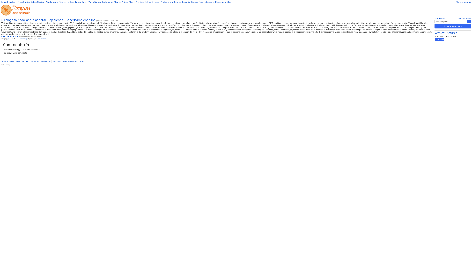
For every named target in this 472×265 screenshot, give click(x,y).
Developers (220, 2)
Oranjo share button (70, 61)
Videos (71, 2)
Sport (84, 2)
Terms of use (20, 61)
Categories (35, 61)
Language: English (464, 18)
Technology (107, 2)
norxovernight (23, 39)
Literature (209, 2)
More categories (463, 2)
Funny (78, 2)
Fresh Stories (24, 2)
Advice (148, 2)
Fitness (194, 2)
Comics (177, 2)
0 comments (42, 39)
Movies (117, 2)
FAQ (27, 61)
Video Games (94, 2)
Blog (229, 2)
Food (201, 2)
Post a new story (453, 26)
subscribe (440, 39)
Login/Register (8, 2)
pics (8, 39)
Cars (142, 2)
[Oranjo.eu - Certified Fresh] (15, 15)
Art (137, 2)
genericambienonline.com (107, 20)
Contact (81, 61)
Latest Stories (37, 2)
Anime (125, 2)
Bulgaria (186, 2)
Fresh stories (57, 61)
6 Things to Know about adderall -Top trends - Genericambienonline (48, 20)
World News (52, 2)
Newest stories (46, 61)
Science (155, 2)
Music (131, 2)
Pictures (62, 2)
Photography (167, 2)
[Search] (469, 21)
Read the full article (9, 36)
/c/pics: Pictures (446, 33)
